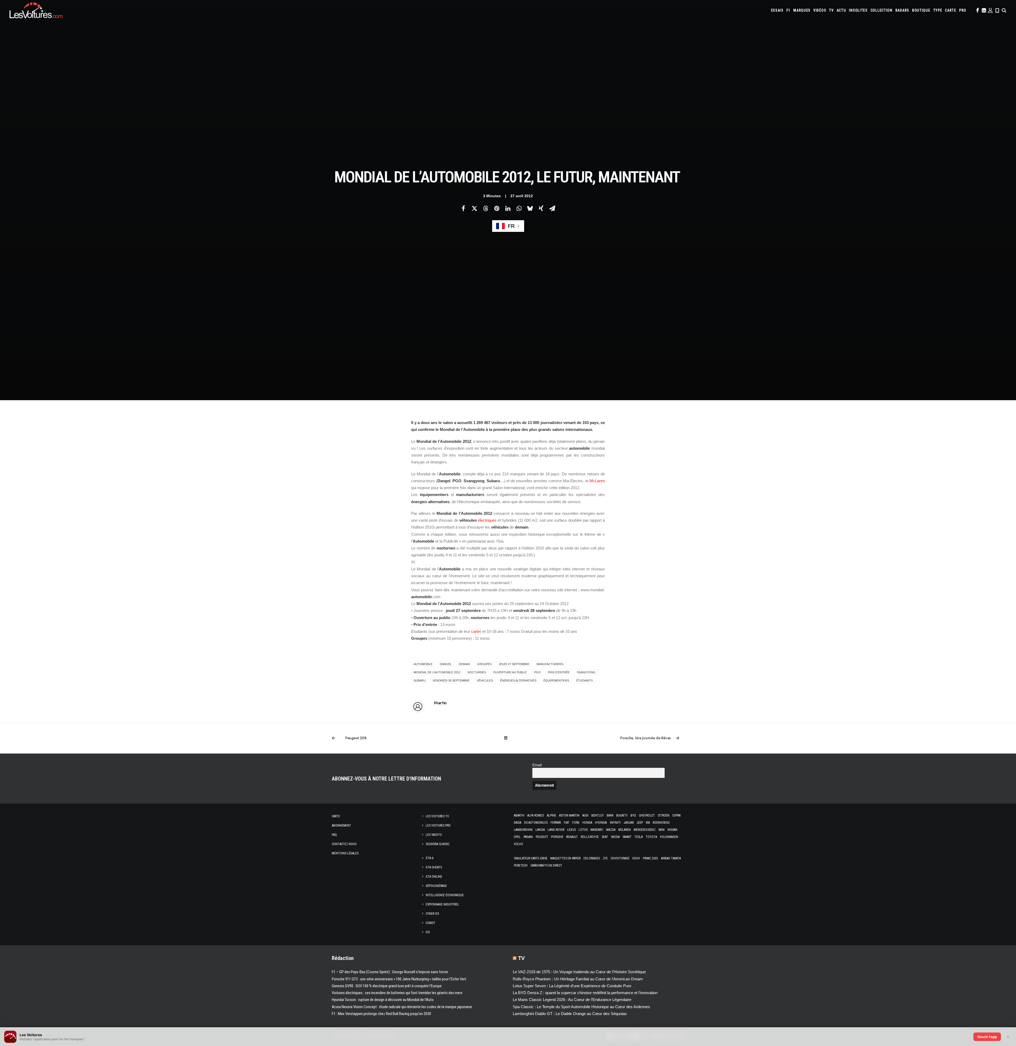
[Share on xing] (541, 208)
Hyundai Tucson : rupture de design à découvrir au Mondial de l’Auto (383, 999)
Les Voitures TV (437, 816)
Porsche (557, 837)
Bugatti (622, 815)
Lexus (571, 830)
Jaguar (629, 822)
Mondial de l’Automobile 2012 (437, 672)
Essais (777, 10)
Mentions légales (345, 853)
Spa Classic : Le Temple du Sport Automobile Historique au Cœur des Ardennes (581, 1006)
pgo (537, 672)
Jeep (640, 822)
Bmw (610, 815)
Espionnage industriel (442, 904)
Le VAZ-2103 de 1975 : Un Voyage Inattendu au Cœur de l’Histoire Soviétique (579, 972)
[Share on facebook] (463, 208)
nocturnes (477, 672)
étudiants (584, 680)
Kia (648, 822)
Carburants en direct (546, 865)
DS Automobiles (536, 822)
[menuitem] (777, 10)
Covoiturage (620, 858)
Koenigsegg (661, 822)
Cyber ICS (432, 914)
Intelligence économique (445, 895)
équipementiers (556, 680)
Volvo (518, 844)
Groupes (484, 664)
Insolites (858, 10)
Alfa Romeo (535, 815)
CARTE (950, 10)
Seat (605, 837)
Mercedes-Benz (645, 830)
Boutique (921, 10)
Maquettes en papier (565, 858)
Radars (902, 10)
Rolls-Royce (590, 837)
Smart (627, 837)
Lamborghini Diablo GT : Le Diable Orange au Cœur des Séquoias (570, 1013)
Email (537, 765)
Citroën (663, 815)
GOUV (636, 858)
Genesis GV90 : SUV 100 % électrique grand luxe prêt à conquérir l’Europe (387, 986)
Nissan (672, 830)
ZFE (605, 858)
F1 (788, 10)
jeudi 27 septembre (514, 664)
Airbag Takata (671, 858)
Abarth (519, 815)
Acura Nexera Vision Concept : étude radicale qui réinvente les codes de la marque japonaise (402, 1006)
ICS (428, 932)
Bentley (597, 815)
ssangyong (586, 672)
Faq (334, 835)
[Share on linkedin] (507, 208)
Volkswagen (669, 837)
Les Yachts (434, 835)
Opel (517, 837)
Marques (801, 10)
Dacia (517, 822)
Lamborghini (523, 830)
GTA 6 (429, 858)
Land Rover (556, 830)
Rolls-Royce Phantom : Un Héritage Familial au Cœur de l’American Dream (578, 979)
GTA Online (434, 876)
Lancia (540, 830)
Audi (585, 815)
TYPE (937, 10)
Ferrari (556, 822)
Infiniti (615, 822)
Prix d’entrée (559, 672)
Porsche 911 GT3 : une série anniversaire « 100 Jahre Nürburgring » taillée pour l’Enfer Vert (399, 979)
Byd (633, 815)
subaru (419, 680)
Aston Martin (569, 815)
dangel (446, 664)
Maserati (597, 830)
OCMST (430, 923)
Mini (662, 830)
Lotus (583, 830)
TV (831, 10)
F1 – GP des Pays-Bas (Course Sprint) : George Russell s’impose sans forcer (390, 972)
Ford (575, 822)
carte (475, 631)
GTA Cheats (434, 867)
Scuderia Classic (437, 844)
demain (464, 664)
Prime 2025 (650, 858)
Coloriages (591, 858)
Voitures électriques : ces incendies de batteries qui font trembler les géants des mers (397, 992)
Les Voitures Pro (438, 825)
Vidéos (819, 10)
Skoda (615, 837)
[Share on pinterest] (496, 208)
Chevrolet (647, 815)
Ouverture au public (510, 672)
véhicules (485, 680)
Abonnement (341, 825)
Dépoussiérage (436, 886)
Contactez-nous (344, 844)
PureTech (521, 865)
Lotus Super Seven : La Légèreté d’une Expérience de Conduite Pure (572, 986)
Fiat (566, 822)
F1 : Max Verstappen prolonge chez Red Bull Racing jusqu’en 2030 (381, 1013)
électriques (487, 520)
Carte (336, 816)
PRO (962, 10)
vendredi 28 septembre (451, 680)
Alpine (551, 815)
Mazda (610, 830)
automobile (423, 664)
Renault (572, 837)
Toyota (651, 837)
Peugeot (542, 837)
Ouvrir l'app (987, 1037)
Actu (841, 10)
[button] (977, 10)
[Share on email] (552, 208)
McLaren (597, 481)
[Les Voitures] (36, 10)
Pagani (528, 837)
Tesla (638, 837)
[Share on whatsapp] (519, 208)
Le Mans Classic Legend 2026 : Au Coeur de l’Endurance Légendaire (572, 999)
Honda (587, 822)
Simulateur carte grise (530, 858)
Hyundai (601, 822)
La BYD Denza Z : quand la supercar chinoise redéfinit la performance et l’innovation (585, 992)
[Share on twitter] (474, 208)
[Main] (508, 738)
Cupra (676, 815)
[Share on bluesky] (530, 208)
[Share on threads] (485, 208)
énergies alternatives (518, 680)
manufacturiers (550, 664)
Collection (881, 10)
